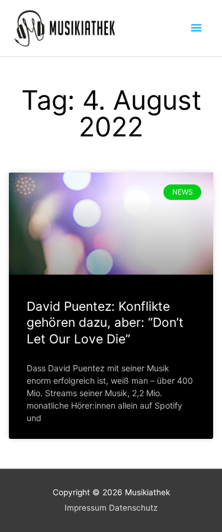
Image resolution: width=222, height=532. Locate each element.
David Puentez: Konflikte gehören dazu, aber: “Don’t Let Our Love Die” (105, 322)
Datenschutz (133, 507)
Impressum (86, 507)
